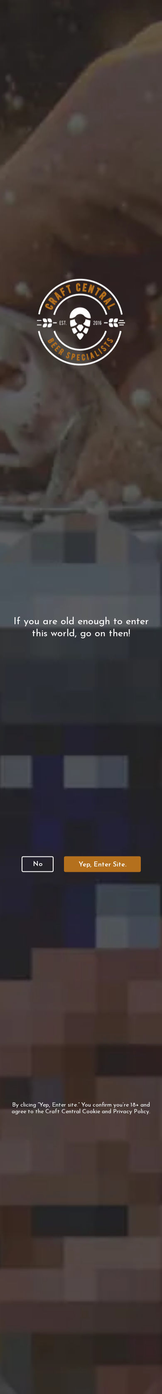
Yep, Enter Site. (102, 864)
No (37, 864)
